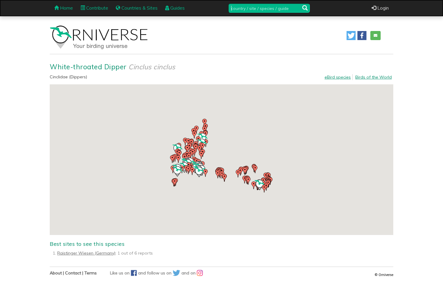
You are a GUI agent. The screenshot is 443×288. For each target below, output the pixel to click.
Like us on (120, 273)
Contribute (96, 8)
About (56, 273)
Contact (73, 273)
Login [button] (382, 8)
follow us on (160, 273)
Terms (90, 273)
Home (66, 8)
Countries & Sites (139, 8)
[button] (351, 35)
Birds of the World (373, 77)
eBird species (338, 77)
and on (189, 273)
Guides (177, 8)
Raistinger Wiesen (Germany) (86, 253)
